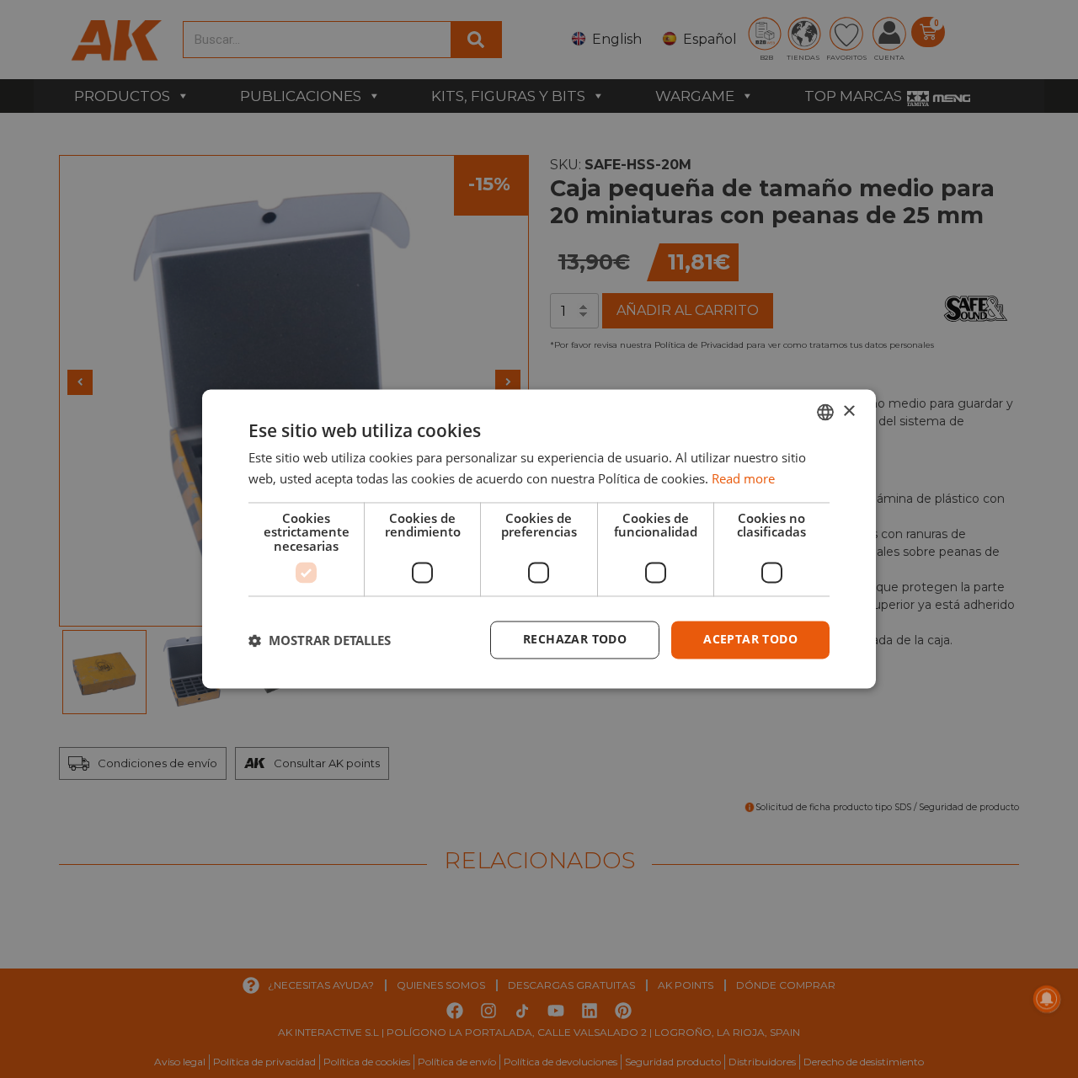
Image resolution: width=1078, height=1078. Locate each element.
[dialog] (539, 538)
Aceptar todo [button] (750, 640)
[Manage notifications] (1046, 998)
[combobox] (825, 411)
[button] (319, 640)
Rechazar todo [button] (575, 640)
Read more (743, 479)
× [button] (848, 411)
